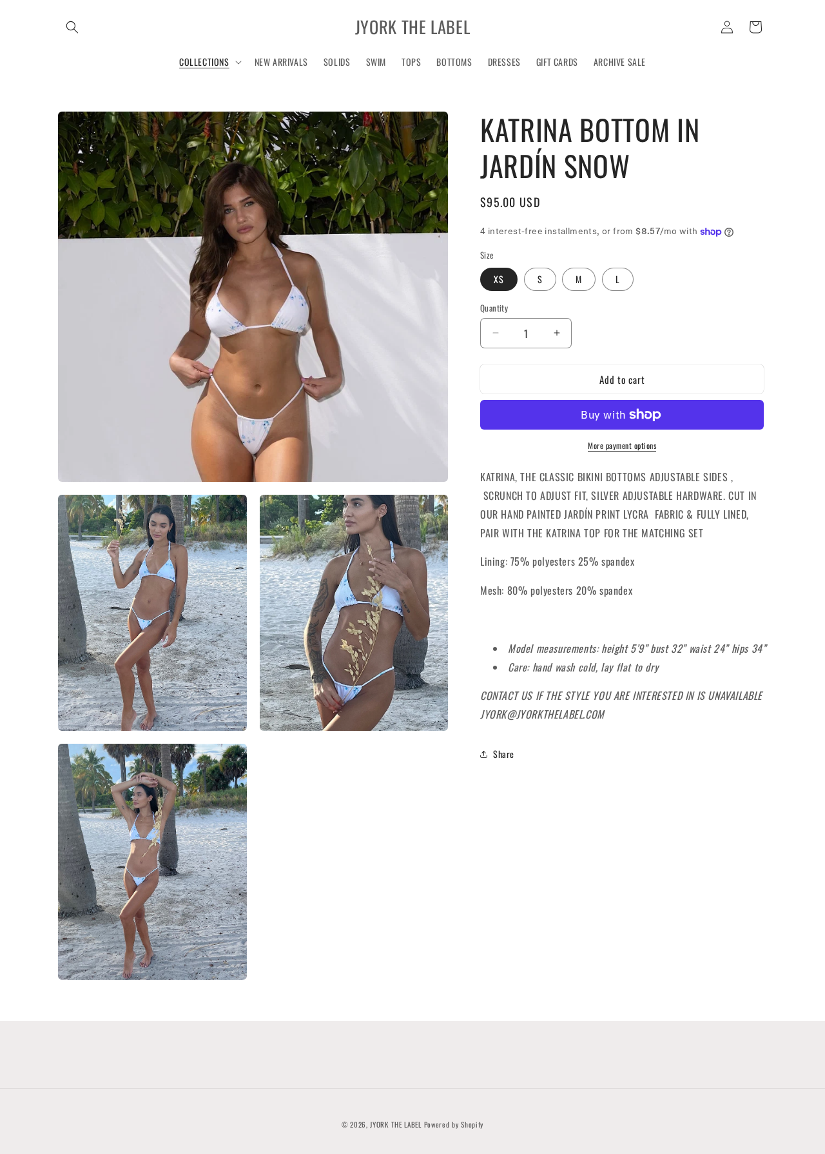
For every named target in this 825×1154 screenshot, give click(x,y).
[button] (72, 27)
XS (499, 278)
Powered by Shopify (454, 1124)
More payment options (622, 445)
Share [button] (503, 754)
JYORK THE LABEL (396, 1124)
